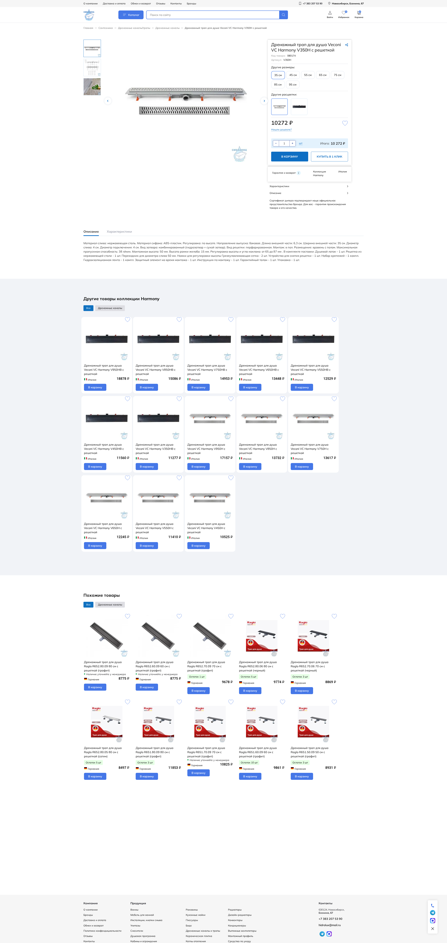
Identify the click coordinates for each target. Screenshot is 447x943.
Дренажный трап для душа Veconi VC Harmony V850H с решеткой (258, 449)
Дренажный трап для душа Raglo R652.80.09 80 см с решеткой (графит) (103, 666)
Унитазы (135, 925)
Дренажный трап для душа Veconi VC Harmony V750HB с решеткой (207, 370)
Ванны (134, 909)
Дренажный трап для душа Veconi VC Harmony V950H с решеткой (206, 449)
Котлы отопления (196, 941)
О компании (90, 3)
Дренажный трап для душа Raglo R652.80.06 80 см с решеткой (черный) (258, 666)
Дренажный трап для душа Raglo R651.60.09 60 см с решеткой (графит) (258, 752)
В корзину (289, 156)
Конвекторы (235, 920)
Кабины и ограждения (143, 941)
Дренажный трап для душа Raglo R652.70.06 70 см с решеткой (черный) (309, 666)
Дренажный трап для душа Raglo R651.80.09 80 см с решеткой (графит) (154, 752)
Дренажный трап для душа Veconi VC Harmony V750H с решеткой (310, 449)
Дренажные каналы (167, 27)
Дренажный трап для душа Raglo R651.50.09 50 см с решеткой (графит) (309, 752)
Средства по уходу (239, 941)
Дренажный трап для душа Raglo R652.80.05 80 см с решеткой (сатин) (103, 752)
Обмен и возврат (141, 3)
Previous (107, 100)
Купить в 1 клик (329, 156)
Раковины (192, 909)
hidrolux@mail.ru (330, 925)
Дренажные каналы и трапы (203, 930)
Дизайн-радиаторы (239, 914)
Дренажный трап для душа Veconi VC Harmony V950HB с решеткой (104, 370)
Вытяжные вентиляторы (242, 930)
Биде (189, 925)
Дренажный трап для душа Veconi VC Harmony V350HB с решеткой (155, 449)
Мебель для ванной (142, 914)
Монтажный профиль (240, 936)
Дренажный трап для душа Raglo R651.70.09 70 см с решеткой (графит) (206, 752)
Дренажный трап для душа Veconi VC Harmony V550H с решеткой (155, 528)
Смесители (136, 930)
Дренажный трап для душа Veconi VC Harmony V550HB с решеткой (311, 370)
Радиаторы (234, 909)
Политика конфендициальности (102, 930)
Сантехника (105, 27)
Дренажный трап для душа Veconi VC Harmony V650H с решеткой (103, 528)
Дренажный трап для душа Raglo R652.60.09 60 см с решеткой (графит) (154, 666)
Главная (88, 27)
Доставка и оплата (114, 3)
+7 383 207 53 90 (330, 918)
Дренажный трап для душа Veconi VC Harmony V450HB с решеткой (104, 449)
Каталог (133, 15)
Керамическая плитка (199, 936)
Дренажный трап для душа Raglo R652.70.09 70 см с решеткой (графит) (206, 666)
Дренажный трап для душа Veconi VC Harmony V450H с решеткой (206, 528)
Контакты (176, 3)
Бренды (191, 3)
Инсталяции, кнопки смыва (146, 920)
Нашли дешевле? (281, 129)
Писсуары (192, 920)
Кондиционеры (237, 925)
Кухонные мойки (195, 914)
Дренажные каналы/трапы (134, 27)
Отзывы (160, 3)
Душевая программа (142, 936)
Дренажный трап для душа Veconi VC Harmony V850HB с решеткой (155, 370)
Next (264, 100)
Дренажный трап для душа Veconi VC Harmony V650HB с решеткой (259, 370)
